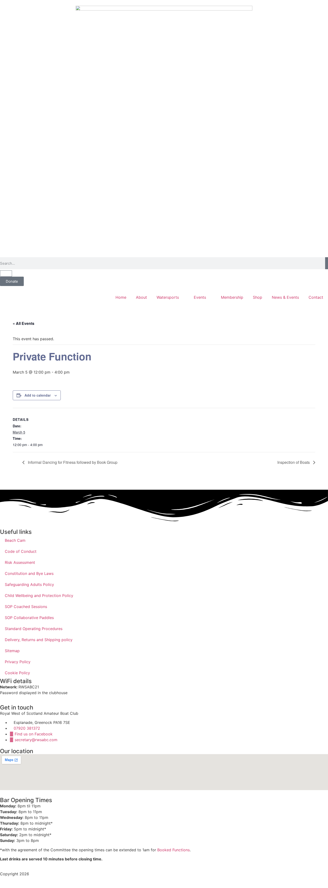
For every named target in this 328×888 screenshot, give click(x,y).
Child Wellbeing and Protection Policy (39, 595)
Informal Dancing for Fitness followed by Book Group (72, 462)
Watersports (168, 297)
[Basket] (6, 273)
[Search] (326, 263)
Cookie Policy (17, 672)
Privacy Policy (17, 661)
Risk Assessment (20, 562)
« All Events (23, 323)
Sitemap (12, 650)
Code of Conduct (20, 551)
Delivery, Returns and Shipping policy (39, 639)
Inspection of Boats (294, 462)
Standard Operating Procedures (33, 628)
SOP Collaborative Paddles (29, 617)
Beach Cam (15, 540)
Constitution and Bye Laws (29, 573)
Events (200, 297)
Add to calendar (37, 395)
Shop (257, 297)
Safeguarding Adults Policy (29, 584)
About (141, 297)
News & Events (285, 297)
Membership (232, 297)
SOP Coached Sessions (26, 606)
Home (120, 297)
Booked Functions (173, 849)
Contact (316, 297)
